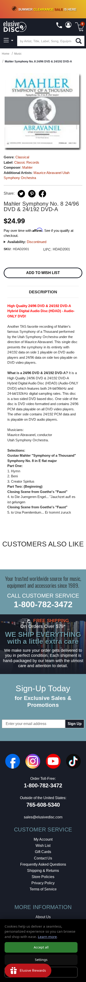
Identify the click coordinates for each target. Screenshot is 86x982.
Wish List (43, 846)
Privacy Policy (43, 883)
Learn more (47, 936)
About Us (43, 917)
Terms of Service (43, 889)
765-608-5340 (43, 805)
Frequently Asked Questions (43, 864)
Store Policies (43, 877)
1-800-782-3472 (43, 604)
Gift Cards (43, 852)
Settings (41, 959)
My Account (43, 839)
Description (43, 292)
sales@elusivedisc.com (43, 817)
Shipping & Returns (43, 871)
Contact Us (43, 858)
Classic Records (26, 162)
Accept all (41, 947)
